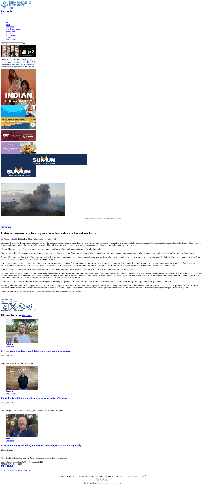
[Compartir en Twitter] (8, 344)
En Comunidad (11, 39)
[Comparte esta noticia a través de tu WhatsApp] (21, 310)
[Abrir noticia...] (22, 342)
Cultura (8, 37)
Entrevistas (10, 27)
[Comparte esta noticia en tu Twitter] (13, 310)
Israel (8, 25)
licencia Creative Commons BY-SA (132, 476)
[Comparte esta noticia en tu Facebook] (5, 310)
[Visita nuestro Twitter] (3, 11)
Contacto (26, 470)
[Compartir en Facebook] (6, 344)
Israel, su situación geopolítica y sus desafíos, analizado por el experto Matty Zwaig (41, 445)
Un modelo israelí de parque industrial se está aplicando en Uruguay (34, 398)
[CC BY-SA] (102, 479)
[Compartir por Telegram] (30, 310)
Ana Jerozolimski (10, 239)
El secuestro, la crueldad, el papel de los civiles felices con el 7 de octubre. (36, 351)
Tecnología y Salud (13, 29)
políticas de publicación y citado (108, 483)
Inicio (8, 23)
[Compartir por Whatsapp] (10, 344)
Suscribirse (18, 470)
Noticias (9, 33)
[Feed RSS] (13, 466)
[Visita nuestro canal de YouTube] (8, 11)
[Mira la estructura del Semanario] (10, 11)
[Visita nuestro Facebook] (1, 11)
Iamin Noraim (11, 35)
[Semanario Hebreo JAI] (16, 9)
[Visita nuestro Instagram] (5, 11)
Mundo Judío (11, 31)
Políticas (9, 470)
